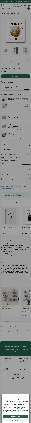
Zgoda (5, 395)
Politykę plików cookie (21, 408)
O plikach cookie (18, 395)
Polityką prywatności (7, 403)
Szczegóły (11, 395)
